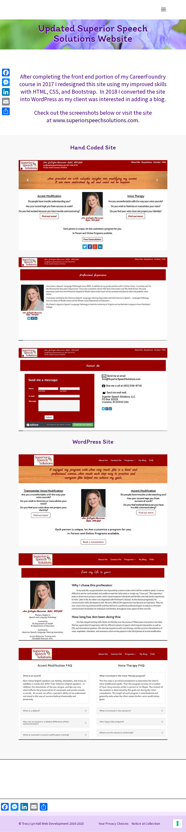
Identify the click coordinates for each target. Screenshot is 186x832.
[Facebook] (6, 72)
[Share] (6, 111)
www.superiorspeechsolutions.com (95, 120)
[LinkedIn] (6, 92)
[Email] (6, 101)
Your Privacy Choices (114, 823)
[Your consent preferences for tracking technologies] (177, 823)
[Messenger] (6, 82)
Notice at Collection (146, 823)
